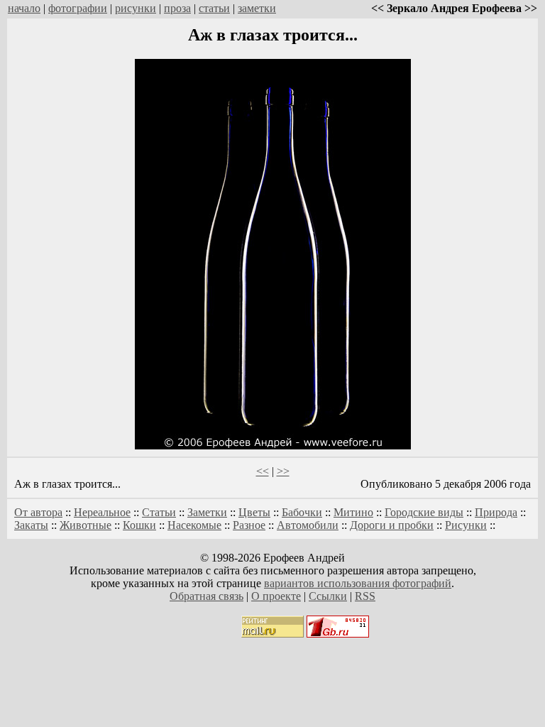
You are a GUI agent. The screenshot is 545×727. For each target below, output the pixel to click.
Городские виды (424, 512)
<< (262, 471)
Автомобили (307, 525)
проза (177, 8)
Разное (249, 525)
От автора (38, 512)
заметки (257, 8)
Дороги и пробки (392, 525)
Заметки (207, 512)
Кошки (139, 525)
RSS (365, 596)
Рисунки (466, 525)
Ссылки (328, 596)
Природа (496, 512)
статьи (214, 8)
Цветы (254, 512)
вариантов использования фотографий (357, 583)
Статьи (159, 512)
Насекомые (194, 525)
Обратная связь (206, 596)
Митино (353, 512)
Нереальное (102, 512)
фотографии (77, 8)
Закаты (31, 525)
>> (283, 471)
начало (24, 8)
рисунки (135, 8)
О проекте (276, 596)
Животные (85, 525)
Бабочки (302, 512)
